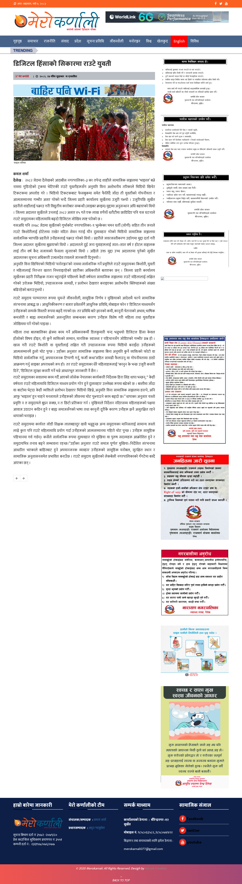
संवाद (65, 41)
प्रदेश (77, 41)
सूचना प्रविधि (95, 41)
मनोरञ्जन (134, 41)
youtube (194, 842)
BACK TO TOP (121, 880)
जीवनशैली (116, 41)
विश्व (148, 41)
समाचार (32, 41)
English (179, 41)
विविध (194, 41)
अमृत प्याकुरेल (97, 828)
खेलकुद (162, 41)
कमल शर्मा (100, 819)
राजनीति (49, 41)
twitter (193, 830)
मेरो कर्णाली (24, 76)
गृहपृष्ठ (17, 41)
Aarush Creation (155, 868)
